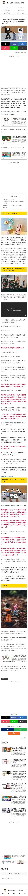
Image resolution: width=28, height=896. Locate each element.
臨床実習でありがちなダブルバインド (13, 205)
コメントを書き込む (14, 873)
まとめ (5, 207)
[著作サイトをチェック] (7, 729)
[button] (22, 48)
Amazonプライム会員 (7, 476)
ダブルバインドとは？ (9, 199)
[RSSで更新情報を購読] (14, 733)
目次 (12, 196)
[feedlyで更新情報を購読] (20, 729)
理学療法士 (5, 678)
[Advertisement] (14, 71)
